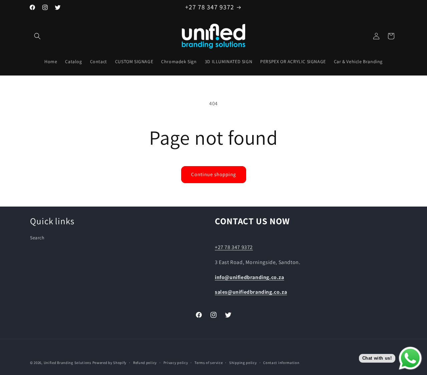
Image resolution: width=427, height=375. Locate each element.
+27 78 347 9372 (234, 247)
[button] (37, 36)
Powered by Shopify (109, 362)
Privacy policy (175, 362)
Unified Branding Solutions (67, 362)
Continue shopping (213, 174)
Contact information (281, 362)
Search (37, 238)
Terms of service (208, 362)
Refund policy (145, 362)
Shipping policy (243, 362)
